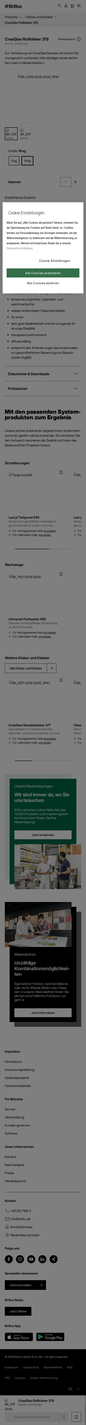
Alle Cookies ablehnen (43, 283)
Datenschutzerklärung (19, 248)
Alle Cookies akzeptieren (43, 272)
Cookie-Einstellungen (54, 260)
